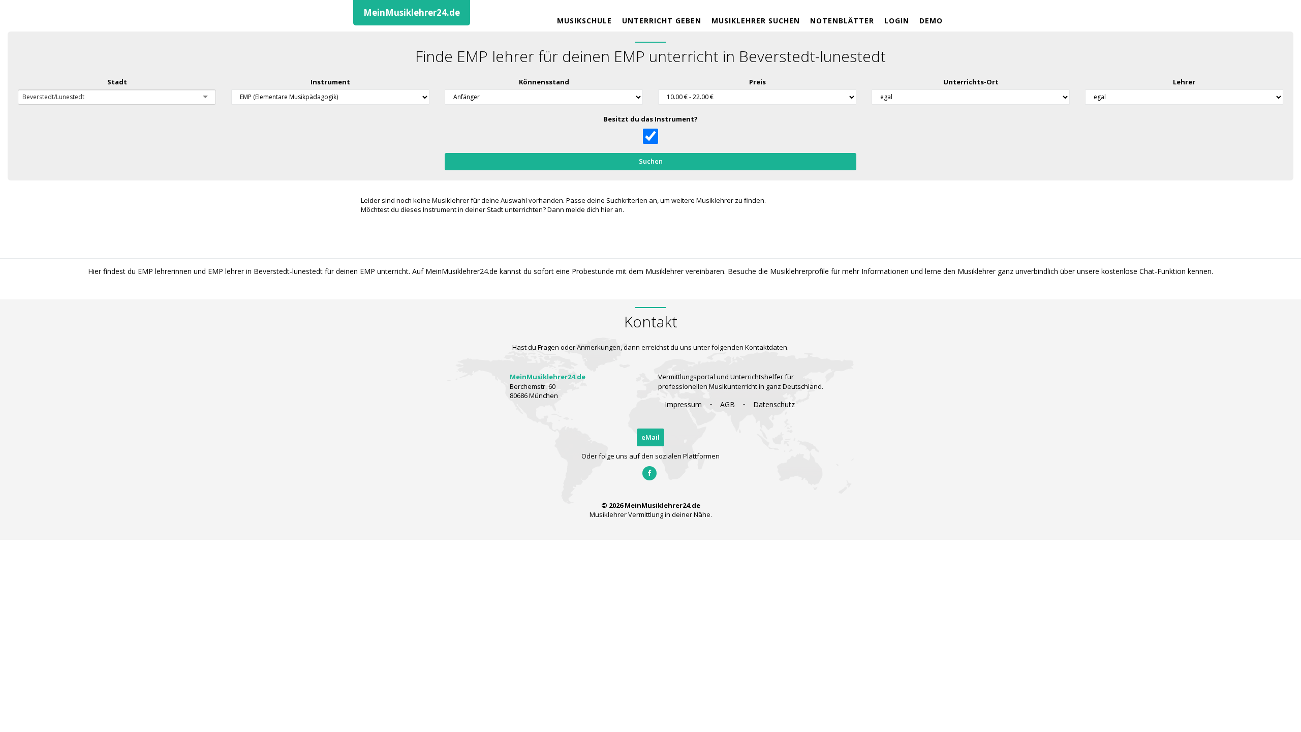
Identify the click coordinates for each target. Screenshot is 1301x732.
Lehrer (1184, 81)
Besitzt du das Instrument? (650, 119)
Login (896, 20)
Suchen (651, 161)
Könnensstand (544, 81)
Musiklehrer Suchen (755, 20)
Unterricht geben (661, 20)
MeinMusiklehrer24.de (411, 12)
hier (607, 209)
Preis (757, 81)
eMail (650, 437)
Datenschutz (774, 404)
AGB (727, 404)
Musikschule (584, 20)
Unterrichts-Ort (971, 81)
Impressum (683, 404)
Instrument (330, 81)
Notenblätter (842, 20)
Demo (931, 20)
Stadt (117, 81)
